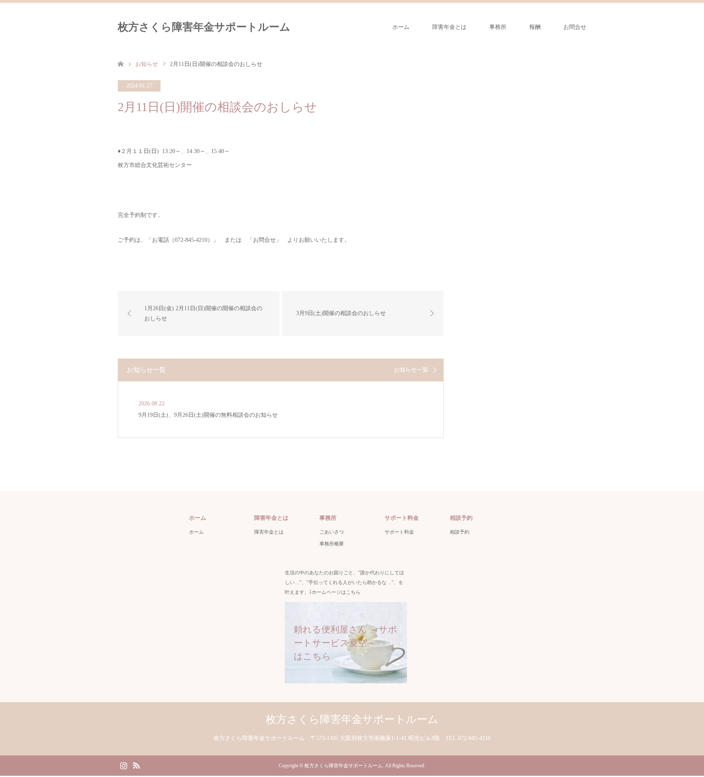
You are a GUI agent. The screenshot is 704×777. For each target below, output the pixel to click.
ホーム (400, 27)
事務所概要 (331, 544)
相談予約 (459, 532)
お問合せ (574, 27)
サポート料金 (399, 532)
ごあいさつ (331, 532)
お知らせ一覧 (411, 370)
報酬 (535, 27)
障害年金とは (449, 27)
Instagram (123, 765)
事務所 (497, 27)
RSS (136, 765)
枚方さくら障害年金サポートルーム (204, 27)
